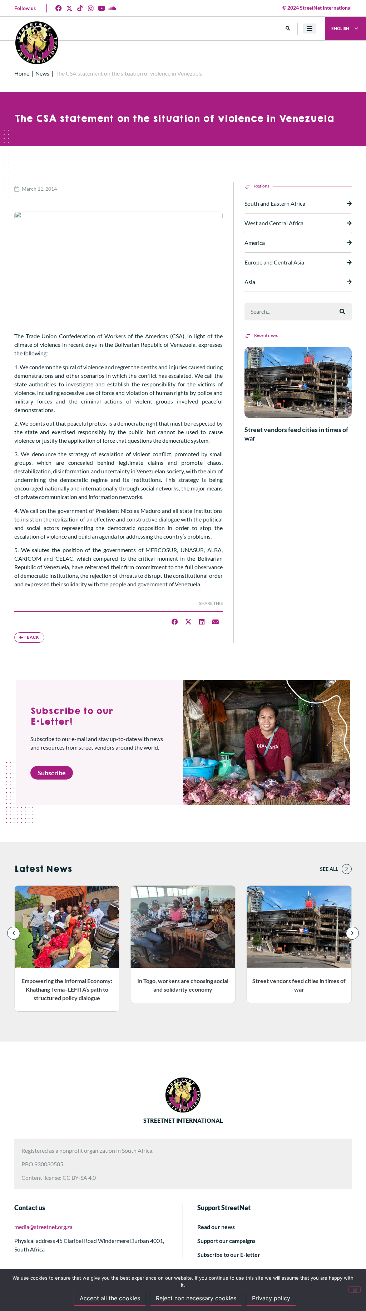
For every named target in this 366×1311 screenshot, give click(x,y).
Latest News (43, 869)
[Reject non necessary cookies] (354, 1289)
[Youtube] (101, 8)
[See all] (347, 869)
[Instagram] (90, 8)
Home (21, 73)
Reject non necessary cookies (196, 1298)
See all (329, 869)
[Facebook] (58, 8)
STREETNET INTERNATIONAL (183, 1120)
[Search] (342, 311)
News (42, 73)
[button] (288, 29)
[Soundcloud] (112, 8)
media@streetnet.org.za (43, 1226)
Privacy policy (271, 1298)
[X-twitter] (69, 8)
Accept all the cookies (110, 1298)
